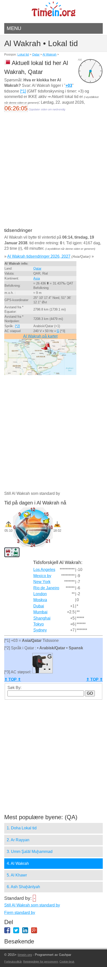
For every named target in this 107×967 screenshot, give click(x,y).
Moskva (40, 600)
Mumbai (40, 612)
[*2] (17, 326)
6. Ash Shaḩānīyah (23, 887)
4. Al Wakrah (18, 863)
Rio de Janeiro (46, 588)
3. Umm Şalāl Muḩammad (30, 851)
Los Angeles (44, 569)
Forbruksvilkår (13, 961)
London (40, 594)
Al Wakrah (49, 54)
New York (42, 582)
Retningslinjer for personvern (40, 961)
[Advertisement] (53, 173)
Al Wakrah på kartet (40, 336)
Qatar (36, 54)
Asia (36, 278)
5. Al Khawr (17, 875)
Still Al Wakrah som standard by (32, 905)
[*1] (23, 91)
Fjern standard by (19, 912)
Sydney (40, 630)
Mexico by (42, 576)
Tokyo (38, 624)
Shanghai (42, 618)
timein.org (25, 955)
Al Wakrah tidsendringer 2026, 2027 (38, 256)
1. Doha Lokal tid (22, 828)
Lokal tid (23, 54)
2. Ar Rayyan (18, 840)
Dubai (38, 606)
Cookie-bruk (66, 961)
